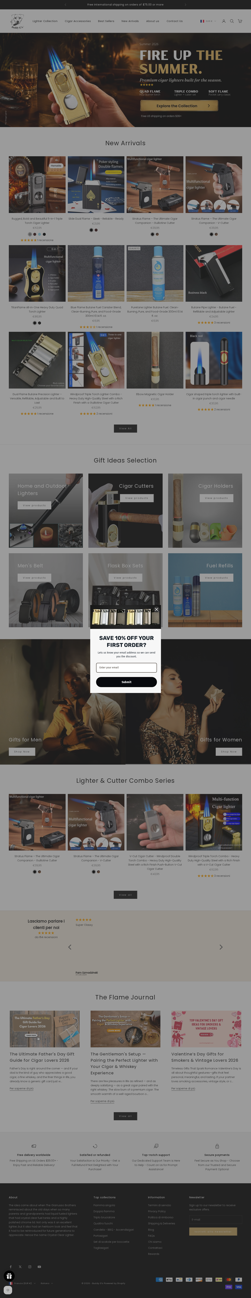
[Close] (156, 609)
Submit (126, 682)
